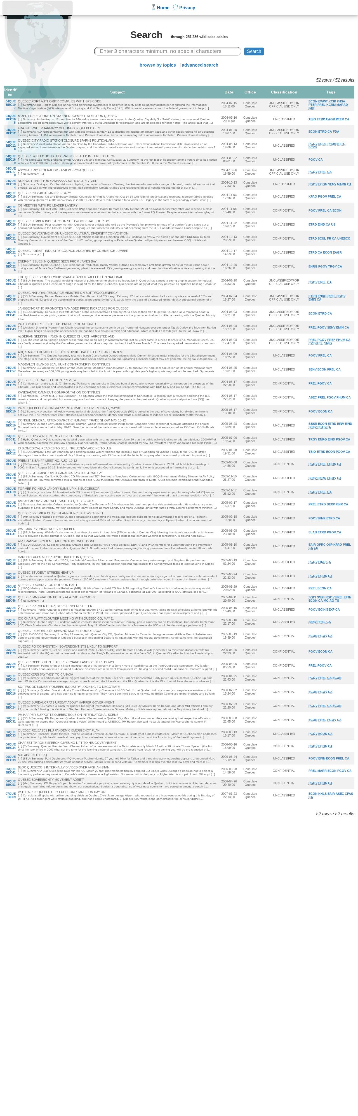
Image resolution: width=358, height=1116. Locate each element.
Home (163, 7)
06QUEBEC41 (11, 770)
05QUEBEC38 (11, 576)
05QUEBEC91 (11, 665)
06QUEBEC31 (11, 719)
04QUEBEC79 (11, 383)
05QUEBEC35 (11, 562)
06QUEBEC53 (11, 783)
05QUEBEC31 (11, 532)
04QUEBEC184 (11, 184)
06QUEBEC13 (11, 677)
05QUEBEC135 (11, 464)
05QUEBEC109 (11, 425)
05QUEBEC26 (11, 518)
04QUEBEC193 (11, 210)
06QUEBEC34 (11, 746)
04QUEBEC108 (11, 119)
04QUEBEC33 (11, 282)
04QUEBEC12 (11, 131)
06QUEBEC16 (11, 691)
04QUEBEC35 (11, 297)
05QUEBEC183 (11, 478)
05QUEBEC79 (11, 651)
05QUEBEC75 (11, 635)
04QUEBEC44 (11, 341)
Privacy (187, 7)
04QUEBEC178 (11, 172)
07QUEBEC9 (11, 795)
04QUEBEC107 (11, 105)
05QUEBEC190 (11, 492)
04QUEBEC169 (11, 159)
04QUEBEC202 (11, 224)
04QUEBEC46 (11, 355)
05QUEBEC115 (11, 439)
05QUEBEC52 (11, 609)
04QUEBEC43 (11, 327)
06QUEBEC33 (11, 733)
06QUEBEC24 (11, 705)
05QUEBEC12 (11, 451)
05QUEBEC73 (11, 621)
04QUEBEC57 (11, 369)
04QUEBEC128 (11, 145)
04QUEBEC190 (11, 196)
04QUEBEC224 (11, 252)
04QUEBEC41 (11, 313)
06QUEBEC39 (11, 758)
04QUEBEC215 (11, 238)
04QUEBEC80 (11, 397)
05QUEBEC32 (11, 546)
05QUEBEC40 (11, 588)
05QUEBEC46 (11, 598)
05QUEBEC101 (11, 411)
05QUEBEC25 (11, 504)
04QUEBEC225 (11, 266)
